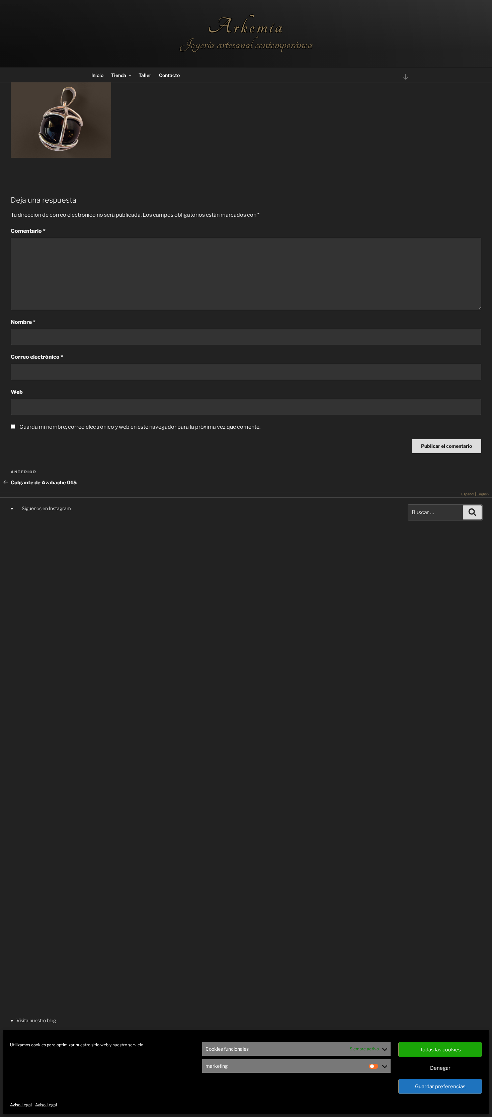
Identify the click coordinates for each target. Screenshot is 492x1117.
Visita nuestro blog (36, 1020)
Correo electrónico (37, 357)
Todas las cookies (440, 1050)
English (483, 494)
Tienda (118, 75)
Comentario (28, 231)
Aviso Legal (21, 1104)
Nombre (23, 322)
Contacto (169, 75)
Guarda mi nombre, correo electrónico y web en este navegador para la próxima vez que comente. (139, 427)
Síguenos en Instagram (46, 508)
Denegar (440, 1068)
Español (467, 494)
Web (17, 392)
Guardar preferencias (440, 1087)
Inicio (97, 75)
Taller (145, 75)
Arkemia (246, 27)
